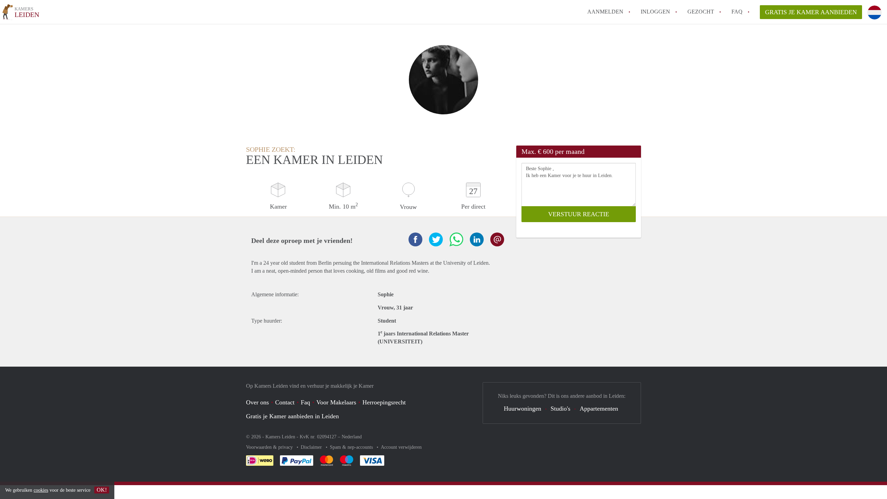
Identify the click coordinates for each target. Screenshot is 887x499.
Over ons (257, 402)
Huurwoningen (522, 408)
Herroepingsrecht (384, 402)
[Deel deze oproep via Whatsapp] (456, 239)
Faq (305, 402)
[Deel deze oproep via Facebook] (415, 239)
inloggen (655, 12)
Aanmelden (605, 12)
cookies (41, 490)
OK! (102, 490)
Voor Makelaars (336, 402)
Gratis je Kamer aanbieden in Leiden (292, 416)
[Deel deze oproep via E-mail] (497, 239)
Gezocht (700, 12)
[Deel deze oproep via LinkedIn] (477, 239)
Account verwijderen (401, 447)
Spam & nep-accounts (352, 447)
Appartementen (599, 408)
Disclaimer (312, 447)
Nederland (352, 436)
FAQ (737, 12)
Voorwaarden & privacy (270, 447)
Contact (285, 402)
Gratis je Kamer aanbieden (811, 12)
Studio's (560, 408)
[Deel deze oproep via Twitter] (436, 239)
